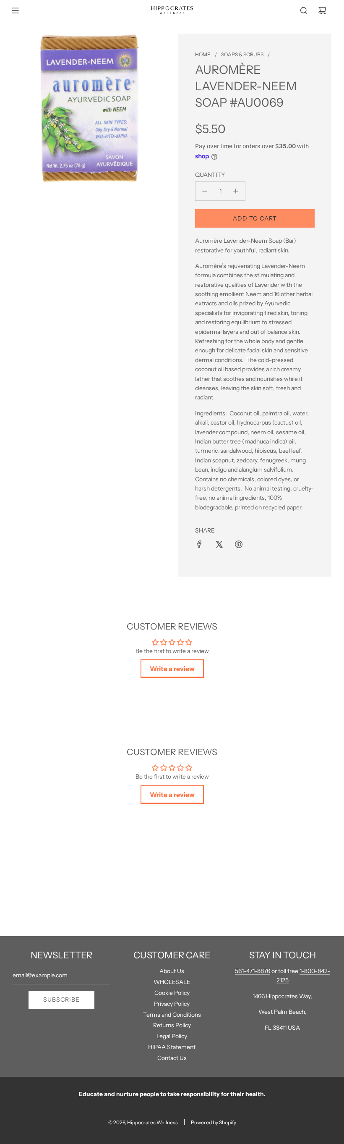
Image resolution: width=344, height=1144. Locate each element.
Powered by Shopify (213, 1122)
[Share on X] (219, 544)
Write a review (172, 668)
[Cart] (322, 10)
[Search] (303, 10)
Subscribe (61, 999)
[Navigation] (15, 10)
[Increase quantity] (236, 191)
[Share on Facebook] (199, 544)
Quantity (210, 174)
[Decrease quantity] (204, 191)
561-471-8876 (252, 971)
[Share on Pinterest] (238, 544)
